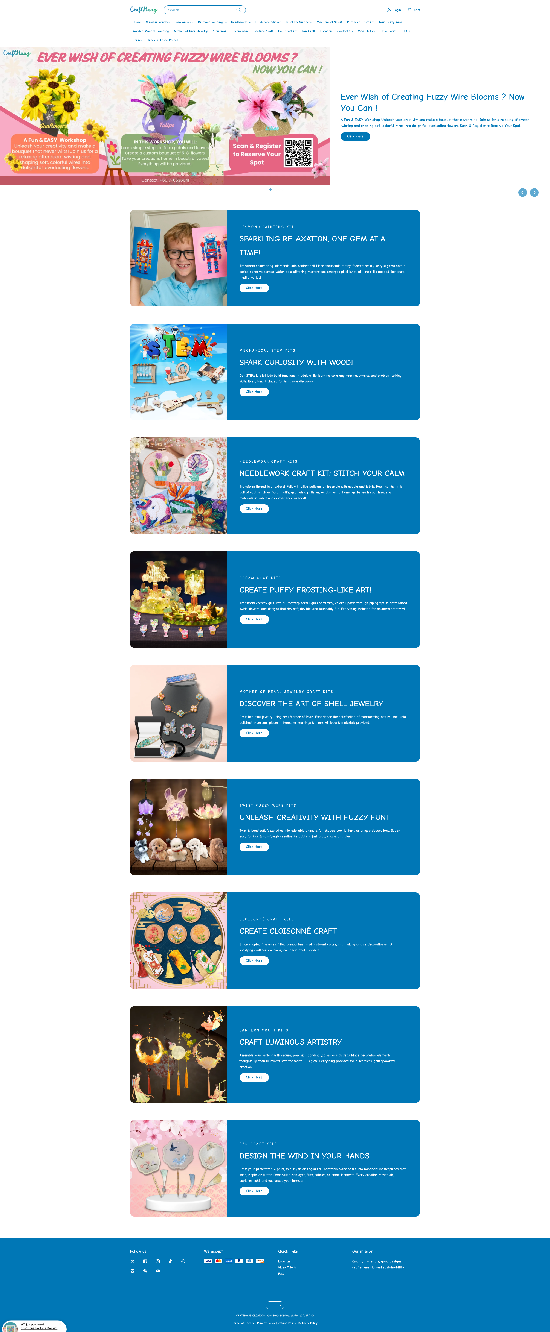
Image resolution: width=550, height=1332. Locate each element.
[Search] (239, 10)
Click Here (355, 131)
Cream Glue (240, 31)
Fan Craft (308, 31)
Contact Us (345, 31)
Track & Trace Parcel (163, 40)
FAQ (407, 31)
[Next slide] (534, 192)
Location (326, 31)
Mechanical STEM (329, 22)
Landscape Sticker (268, 22)
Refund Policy (287, 1323)
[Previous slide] (522, 192)
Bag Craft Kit (287, 31)
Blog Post (388, 31)
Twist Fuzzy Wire (390, 22)
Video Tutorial (367, 31)
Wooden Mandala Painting (151, 31)
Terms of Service (243, 1323)
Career (137, 40)
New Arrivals (184, 22)
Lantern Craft (263, 31)
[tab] (267, 189)
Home (137, 22)
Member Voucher (158, 22)
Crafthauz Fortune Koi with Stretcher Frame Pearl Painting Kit (39, 1320)
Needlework (239, 22)
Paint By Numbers (299, 22)
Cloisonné (219, 31)
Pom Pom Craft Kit (360, 22)
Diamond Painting (210, 22)
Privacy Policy (266, 1323)
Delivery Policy (308, 1323)
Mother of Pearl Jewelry (191, 31)
